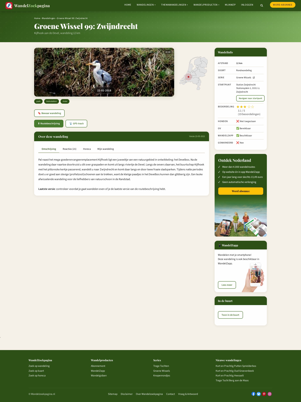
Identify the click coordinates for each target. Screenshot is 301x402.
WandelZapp (98, 371)
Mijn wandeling (105, 149)
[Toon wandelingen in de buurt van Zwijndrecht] (188, 76)
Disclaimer (127, 394)
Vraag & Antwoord (188, 394)
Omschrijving (49, 149)
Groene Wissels (243, 77)
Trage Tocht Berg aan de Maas (232, 380)
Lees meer (227, 285)
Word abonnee (282, 5)
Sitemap (112, 394)
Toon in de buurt (230, 315)
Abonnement (98, 366)
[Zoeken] (261, 5)
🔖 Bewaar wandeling (49, 113)
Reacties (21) (69, 149)
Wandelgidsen (99, 375)
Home (127, 5)
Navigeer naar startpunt (250, 98)
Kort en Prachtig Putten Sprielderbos (236, 366)
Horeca (87, 149)
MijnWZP (230, 5)
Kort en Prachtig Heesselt (230, 375)
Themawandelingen (174, 5)
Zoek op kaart (36, 371)
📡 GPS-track (76, 123)
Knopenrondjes (161, 375)
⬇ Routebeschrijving (49, 123)
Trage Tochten (161, 366)
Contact (170, 394)
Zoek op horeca (37, 375)
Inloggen (247, 5)
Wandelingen (146, 5)
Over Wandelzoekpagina (149, 394)
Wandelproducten (206, 5)
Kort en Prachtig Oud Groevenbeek (235, 371)
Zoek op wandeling (39, 366)
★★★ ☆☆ (245, 107)
